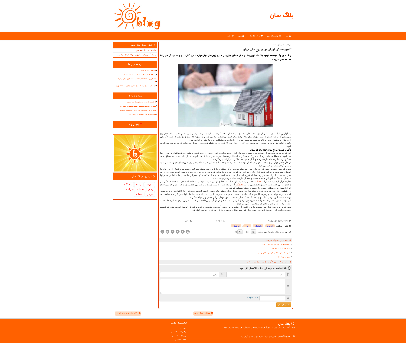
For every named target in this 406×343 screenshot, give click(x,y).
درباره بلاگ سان (255, 36)
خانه (287, 36)
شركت (130, 189)
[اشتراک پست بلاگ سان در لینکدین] (167, 231)
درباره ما (183, 328)
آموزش (149, 184)
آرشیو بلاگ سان (273, 36)
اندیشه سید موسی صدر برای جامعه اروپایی (142, 114)
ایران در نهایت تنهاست (282, 256)
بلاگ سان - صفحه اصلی (127, 313)
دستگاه (139, 194)
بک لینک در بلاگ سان (178, 331)
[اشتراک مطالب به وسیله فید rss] (162, 231)
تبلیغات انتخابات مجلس (146, 50)
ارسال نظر (282, 305)
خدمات (258, 181)
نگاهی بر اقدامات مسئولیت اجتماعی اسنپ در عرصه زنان (138, 106)
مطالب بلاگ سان (202, 313)
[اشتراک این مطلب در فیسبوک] (182, 231)
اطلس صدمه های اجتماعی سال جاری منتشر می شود (274, 252)
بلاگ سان (281, 15)
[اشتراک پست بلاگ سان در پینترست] (172, 231)
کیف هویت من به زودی (148, 70)
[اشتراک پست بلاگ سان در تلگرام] (188, 231)
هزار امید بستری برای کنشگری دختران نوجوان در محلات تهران (136, 85)
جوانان (150, 194)
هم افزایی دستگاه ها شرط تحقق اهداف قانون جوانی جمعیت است (137, 80)
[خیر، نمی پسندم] (239, 231)
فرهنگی (236, 226)
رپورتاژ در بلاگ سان (179, 335)
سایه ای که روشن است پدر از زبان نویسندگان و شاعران (137, 110)
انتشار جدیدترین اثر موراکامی (280, 248)
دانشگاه (239, 185)
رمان (240, 36)
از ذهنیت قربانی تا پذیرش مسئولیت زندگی (276, 244)
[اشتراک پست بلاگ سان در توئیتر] (177, 231)
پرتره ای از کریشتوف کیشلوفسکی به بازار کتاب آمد (139, 74)
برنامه (229, 36)
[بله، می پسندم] (253, 231)
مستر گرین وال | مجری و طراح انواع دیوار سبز (136, 55)
